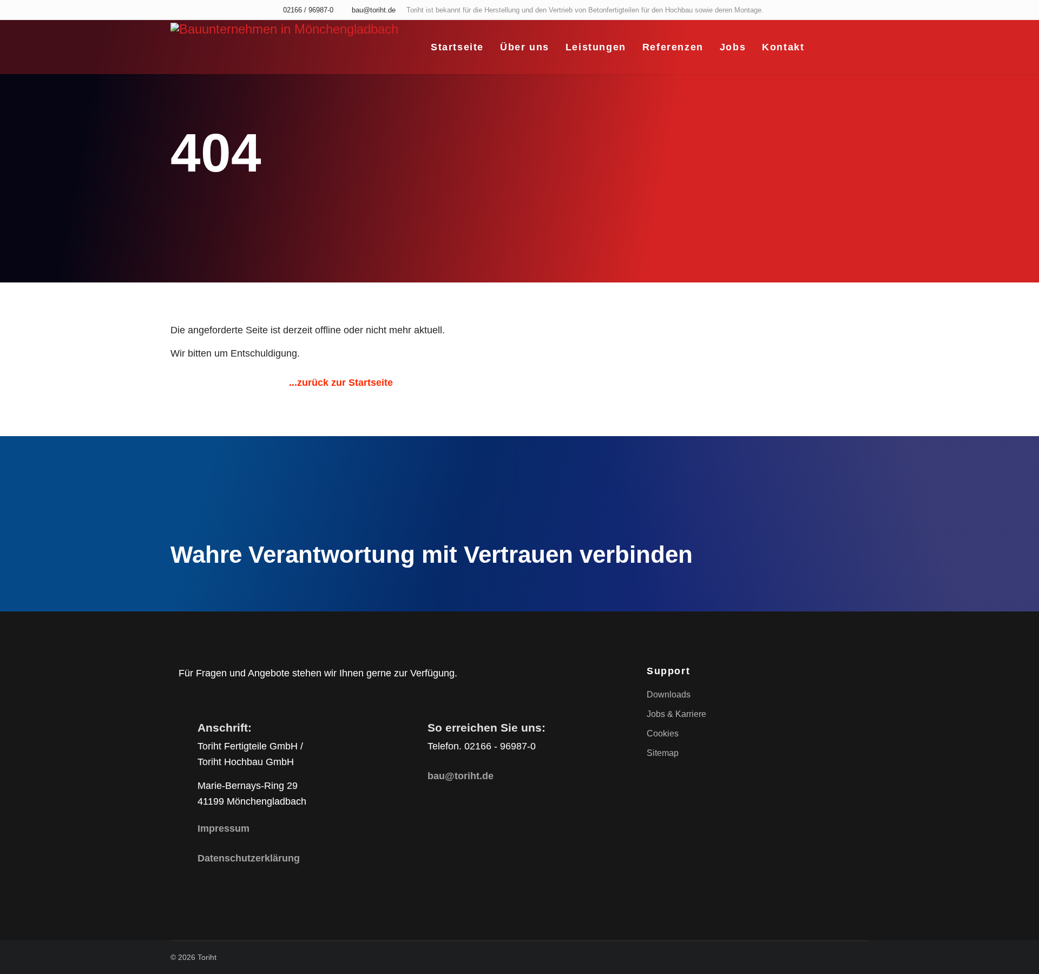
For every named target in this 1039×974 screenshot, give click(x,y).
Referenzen (672, 47)
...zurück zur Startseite (341, 382)
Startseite (457, 47)
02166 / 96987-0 (308, 10)
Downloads (669, 694)
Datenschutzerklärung (249, 858)
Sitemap (663, 753)
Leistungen (595, 47)
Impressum (223, 828)
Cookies (663, 733)
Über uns (524, 47)
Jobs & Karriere (676, 714)
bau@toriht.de (374, 10)
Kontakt (783, 47)
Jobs (733, 47)
